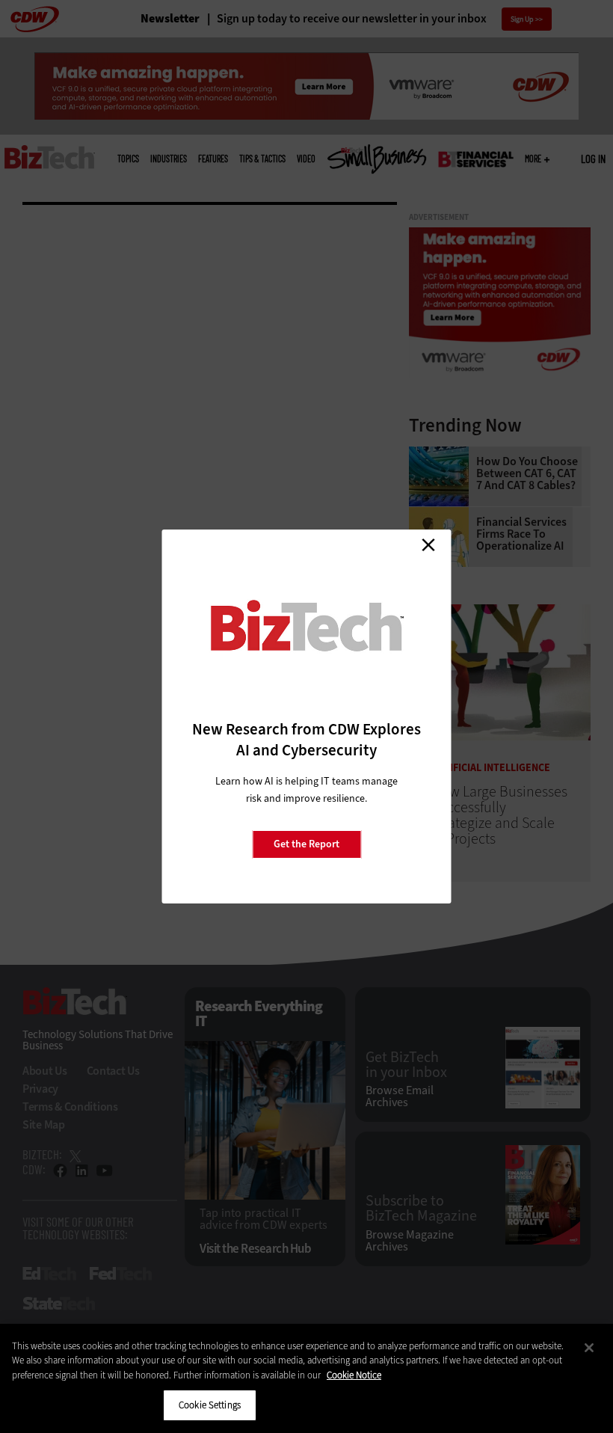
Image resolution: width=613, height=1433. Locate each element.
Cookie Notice (354, 1375)
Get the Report (306, 844)
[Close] (589, 1347)
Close (428, 544)
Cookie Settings (210, 1405)
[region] (306, 1378)
